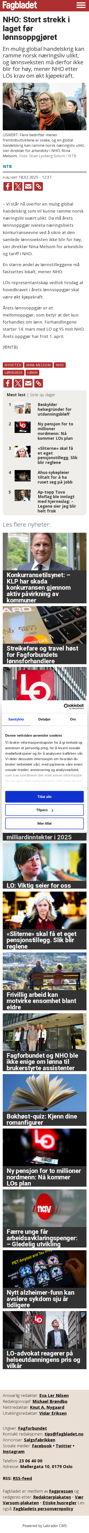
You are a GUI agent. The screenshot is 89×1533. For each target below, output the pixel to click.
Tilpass (42, 810)
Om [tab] (73, 719)
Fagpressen (61, 1491)
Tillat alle (44, 797)
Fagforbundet (32, 1428)
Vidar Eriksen (53, 1413)
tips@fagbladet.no (64, 1434)
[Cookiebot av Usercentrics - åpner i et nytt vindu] (64, 707)
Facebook (42, 1445)
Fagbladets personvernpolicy (43, 1508)
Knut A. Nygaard (47, 1407)
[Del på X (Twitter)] (18, 186)
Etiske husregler (60, 1502)
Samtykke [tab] (16, 719)
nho (60, 365)
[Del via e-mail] (28, 186)
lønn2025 (13, 372)
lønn (32, 372)
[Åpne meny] (81, 5)
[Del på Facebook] (7, 186)
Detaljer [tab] (44, 719)
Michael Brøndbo (50, 1401)
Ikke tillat (44, 823)
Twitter (64, 1445)
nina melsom (38, 365)
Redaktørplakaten (52, 1497)
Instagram (14, 1451)
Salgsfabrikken (39, 1440)
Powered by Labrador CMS (44, 1525)
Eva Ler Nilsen (54, 1395)
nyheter (13, 365)
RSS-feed (22, 1478)
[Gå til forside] (20, 5)
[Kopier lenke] (38, 186)
